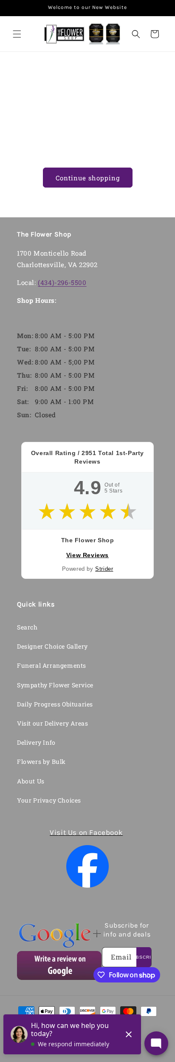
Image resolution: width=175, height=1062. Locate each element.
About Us (31, 781)
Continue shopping (88, 178)
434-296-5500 (91, 74)
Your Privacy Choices (49, 800)
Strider (104, 569)
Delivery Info (36, 742)
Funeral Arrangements (51, 665)
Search (27, 627)
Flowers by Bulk (41, 761)
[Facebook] (87, 866)
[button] (17, 34)
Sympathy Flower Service (55, 685)
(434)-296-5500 (62, 282)
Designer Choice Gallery (52, 646)
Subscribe (143, 957)
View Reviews (87, 555)
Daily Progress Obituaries (55, 704)
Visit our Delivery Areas (52, 723)
